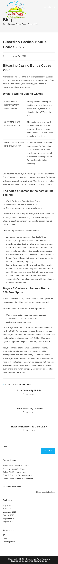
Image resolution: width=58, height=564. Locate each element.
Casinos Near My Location (29, 408)
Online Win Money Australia (14, 472)
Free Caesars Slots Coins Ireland (16, 466)
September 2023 (9, 518)
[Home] (4, 24)
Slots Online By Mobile (29, 390)
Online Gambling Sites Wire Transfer (18, 479)
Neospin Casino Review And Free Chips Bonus (24, 308)
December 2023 (9, 512)
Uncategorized (9, 542)
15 (4, 535)
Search (6, 446)
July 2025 (7, 505)
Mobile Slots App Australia (13, 469)
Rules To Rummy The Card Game (29, 427)
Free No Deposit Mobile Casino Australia (21, 230)
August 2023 (8, 522)
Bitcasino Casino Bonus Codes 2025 (22, 24)
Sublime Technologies (36, 561)
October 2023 (8, 515)
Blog (5, 538)
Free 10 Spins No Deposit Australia (17, 475)
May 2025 (7, 509)
